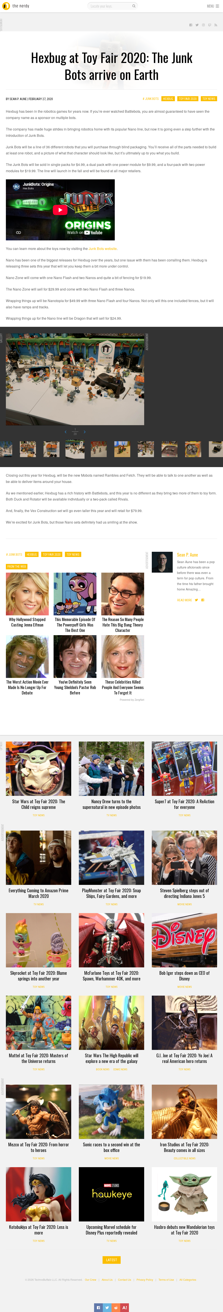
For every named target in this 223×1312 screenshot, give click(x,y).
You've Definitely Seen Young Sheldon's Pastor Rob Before (75, 687)
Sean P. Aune (187, 554)
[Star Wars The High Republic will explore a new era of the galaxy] (111, 1023)
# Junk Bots (151, 99)
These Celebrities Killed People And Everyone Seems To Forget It (123, 687)
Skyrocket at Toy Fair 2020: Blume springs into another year (38, 976)
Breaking (163, 919)
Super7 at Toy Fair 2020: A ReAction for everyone (184, 804)
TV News (111, 815)
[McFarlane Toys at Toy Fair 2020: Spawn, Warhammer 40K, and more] (111, 940)
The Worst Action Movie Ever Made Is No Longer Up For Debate (27, 687)
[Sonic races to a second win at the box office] (111, 1112)
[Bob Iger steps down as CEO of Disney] (184, 940)
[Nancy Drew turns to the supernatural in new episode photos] (111, 769)
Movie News (184, 904)
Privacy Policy (145, 1279)
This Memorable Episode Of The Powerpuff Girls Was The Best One (75, 624)
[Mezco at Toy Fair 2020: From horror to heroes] (38, 1112)
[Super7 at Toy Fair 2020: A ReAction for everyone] (184, 769)
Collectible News (184, 1158)
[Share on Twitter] (107, 1307)
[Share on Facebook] (98, 1307)
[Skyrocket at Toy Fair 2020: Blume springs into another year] (38, 940)
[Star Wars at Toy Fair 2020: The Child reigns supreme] (38, 769)
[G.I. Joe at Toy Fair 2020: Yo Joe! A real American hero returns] (184, 1023)
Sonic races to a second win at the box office (111, 1147)
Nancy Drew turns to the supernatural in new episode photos (112, 804)
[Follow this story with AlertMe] (124, 1307)
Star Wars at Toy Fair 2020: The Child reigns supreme (38, 804)
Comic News (120, 1069)
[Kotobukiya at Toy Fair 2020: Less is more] (38, 1194)
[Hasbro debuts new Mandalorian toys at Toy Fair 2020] (184, 1194)
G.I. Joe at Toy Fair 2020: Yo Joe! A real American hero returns (184, 1058)
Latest (111, 1260)
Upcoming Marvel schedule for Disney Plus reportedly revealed (111, 1230)
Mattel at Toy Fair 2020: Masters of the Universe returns (38, 1058)
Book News (102, 1069)
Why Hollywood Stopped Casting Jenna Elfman (27, 622)
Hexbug (168, 99)
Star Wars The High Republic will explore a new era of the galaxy (111, 1058)
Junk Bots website (103, 248)
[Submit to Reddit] (116, 1307)
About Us (107, 1279)
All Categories (187, 1279)
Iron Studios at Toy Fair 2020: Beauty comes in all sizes (184, 1147)
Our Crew (90, 1279)
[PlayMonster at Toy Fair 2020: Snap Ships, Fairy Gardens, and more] (111, 858)
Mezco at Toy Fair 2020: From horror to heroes (38, 1147)
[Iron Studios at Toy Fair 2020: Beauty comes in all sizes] (184, 1112)
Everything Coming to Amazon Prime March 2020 (38, 893)
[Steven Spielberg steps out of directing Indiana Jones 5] (184, 858)
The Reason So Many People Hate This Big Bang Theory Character (123, 624)
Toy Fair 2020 (188, 99)
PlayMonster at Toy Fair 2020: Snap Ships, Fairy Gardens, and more (111, 893)
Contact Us (124, 1279)
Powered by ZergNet (132, 699)
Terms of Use (166, 1279)
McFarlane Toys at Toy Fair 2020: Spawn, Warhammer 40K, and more (111, 976)
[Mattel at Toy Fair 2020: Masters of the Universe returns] (38, 1023)
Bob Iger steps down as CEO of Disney (184, 976)
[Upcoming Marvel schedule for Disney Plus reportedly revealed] (111, 1194)
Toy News (209, 99)
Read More (184, 600)
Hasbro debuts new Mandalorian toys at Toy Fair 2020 (184, 1230)
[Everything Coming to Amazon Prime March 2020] (38, 858)
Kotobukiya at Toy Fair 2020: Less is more (38, 1230)
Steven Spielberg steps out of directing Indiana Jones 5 (184, 893)
